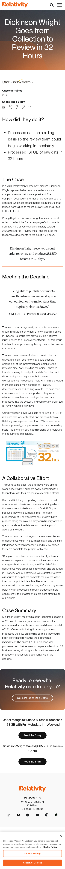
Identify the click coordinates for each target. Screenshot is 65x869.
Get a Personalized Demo (32, 697)
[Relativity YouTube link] (37, 815)
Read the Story (32, 735)
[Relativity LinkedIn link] (9, 815)
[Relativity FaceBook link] (27, 815)
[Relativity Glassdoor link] (56, 814)
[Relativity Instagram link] (46, 815)
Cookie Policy (50, 847)
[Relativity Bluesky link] (18, 815)
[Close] (61, 836)
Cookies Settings (32, 853)
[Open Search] (52, 5)
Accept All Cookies (32, 863)
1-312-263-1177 (32, 797)
